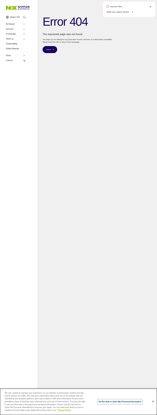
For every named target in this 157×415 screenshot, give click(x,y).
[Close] (153, 401)
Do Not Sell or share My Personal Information (120, 402)
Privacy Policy (64, 410)
